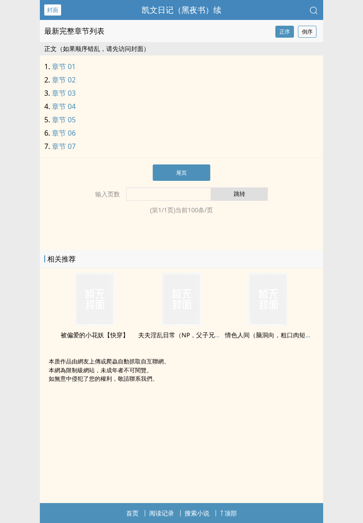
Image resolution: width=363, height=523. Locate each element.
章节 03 (64, 93)
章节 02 (64, 80)
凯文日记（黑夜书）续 (181, 9)
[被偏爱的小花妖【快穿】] (95, 323)
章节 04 (64, 106)
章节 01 (64, 66)
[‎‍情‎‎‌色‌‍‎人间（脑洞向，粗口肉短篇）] (268, 323)
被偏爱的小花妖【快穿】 (95, 335)
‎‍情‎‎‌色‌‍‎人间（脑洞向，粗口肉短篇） (271, 335)
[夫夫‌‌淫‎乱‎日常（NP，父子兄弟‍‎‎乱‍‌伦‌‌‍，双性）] (181, 323)
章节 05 (64, 120)
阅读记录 (161, 513)
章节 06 (64, 133)
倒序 (307, 31)
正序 (284, 31)
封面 (52, 10)
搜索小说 (197, 513)
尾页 (181, 172)
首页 (132, 513)
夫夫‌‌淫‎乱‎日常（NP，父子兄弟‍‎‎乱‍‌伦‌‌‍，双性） (198, 335)
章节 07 (64, 146)
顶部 (230, 513)
